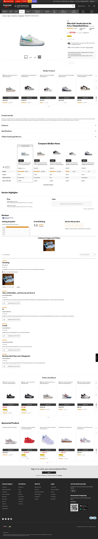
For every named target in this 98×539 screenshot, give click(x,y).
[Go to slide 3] (35, 57)
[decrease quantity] (68, 63)
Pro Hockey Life (21, 496)
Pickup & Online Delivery (6, 489)
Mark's (19, 489)
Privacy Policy (53, 487)
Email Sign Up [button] (66, 1)
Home (4, 15)
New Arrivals (83, 11)
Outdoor (47, 11)
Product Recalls (5, 506)
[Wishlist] (89, 6)
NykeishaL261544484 (7, 342)
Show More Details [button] (48, 184)
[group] (8, 409)
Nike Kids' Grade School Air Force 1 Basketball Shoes (79, 24)
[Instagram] (8, 519)
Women (4, 11)
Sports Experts (21, 499)
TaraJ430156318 (6, 328)
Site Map (52, 491)
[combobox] (89, 254)
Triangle (19, 491)
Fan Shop (54, 11)
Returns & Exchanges (6, 494)
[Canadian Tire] (18, 1)
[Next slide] (96, 80)
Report (18, 287)
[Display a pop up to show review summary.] (12, 103)
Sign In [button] (93, 1)
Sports (28, 11)
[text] (11, 103)
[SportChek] (25, 1)
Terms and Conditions (55, 489)
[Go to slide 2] (30, 57)
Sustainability (37, 496)
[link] (72, 28)
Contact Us (4, 503)
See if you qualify (89, 47)
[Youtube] (11, 519)
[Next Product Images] (61, 39)
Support (73, 1)
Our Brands (37, 489)
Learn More (73, 501)
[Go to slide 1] (25, 57)
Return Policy (53, 499)
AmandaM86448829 (7, 295)
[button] (73, 6)
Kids (16, 11)
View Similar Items (91, 29)
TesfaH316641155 (6, 311)
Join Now (60, 475)
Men (11, 11)
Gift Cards (4, 501)
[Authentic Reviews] (8, 218)
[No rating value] (84, 171)
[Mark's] (30, 1)
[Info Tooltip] (88, 33)
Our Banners (20, 503)
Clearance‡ (69, 36)
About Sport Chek (38, 487)
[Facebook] (3, 519)
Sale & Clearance (74, 11)
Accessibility (53, 494)
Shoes (22, 11)
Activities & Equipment (37, 11)
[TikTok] (6, 519)
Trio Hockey (20, 501)
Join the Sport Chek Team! (39, 491)
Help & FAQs (4, 496)
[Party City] (34, 1)
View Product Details (82, 29)
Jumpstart (36, 499)
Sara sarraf (4, 265)
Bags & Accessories (63, 11)
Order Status (82, 6)
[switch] (4, 167)
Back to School (92, 11)
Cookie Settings (5, 508)
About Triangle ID (38, 494)
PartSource (20, 494)
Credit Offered (58, 1)
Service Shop (4, 491)
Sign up (73, 490)
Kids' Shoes (14, 15)
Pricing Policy (53, 496)
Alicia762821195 (6, 358)
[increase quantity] (73, 63)
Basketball (21, 15)
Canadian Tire (20, 487)
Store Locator (4, 499)
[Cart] (94, 6)
